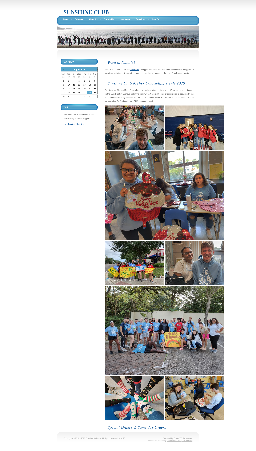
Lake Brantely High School (75, 124)
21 (90, 89)
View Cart (156, 19)
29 (79, 77)
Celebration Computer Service (179, 440)
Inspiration (125, 19)
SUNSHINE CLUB (86, 12)
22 (95, 89)
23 (63, 92)
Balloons (79, 19)
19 (79, 89)
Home (65, 19)
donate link (134, 70)
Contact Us (109, 19)
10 (69, 85)
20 (84, 89)
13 (84, 85)
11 (74, 85)
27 (69, 77)
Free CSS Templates (183, 438)
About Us (93, 19)
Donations (140, 19)
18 (74, 89)
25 (74, 92)
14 (90, 85)
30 (84, 77)
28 (74, 77)
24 (69, 92)
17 (69, 89)
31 (90, 77)
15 (95, 85)
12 (79, 85)
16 (63, 89)
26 (63, 77)
